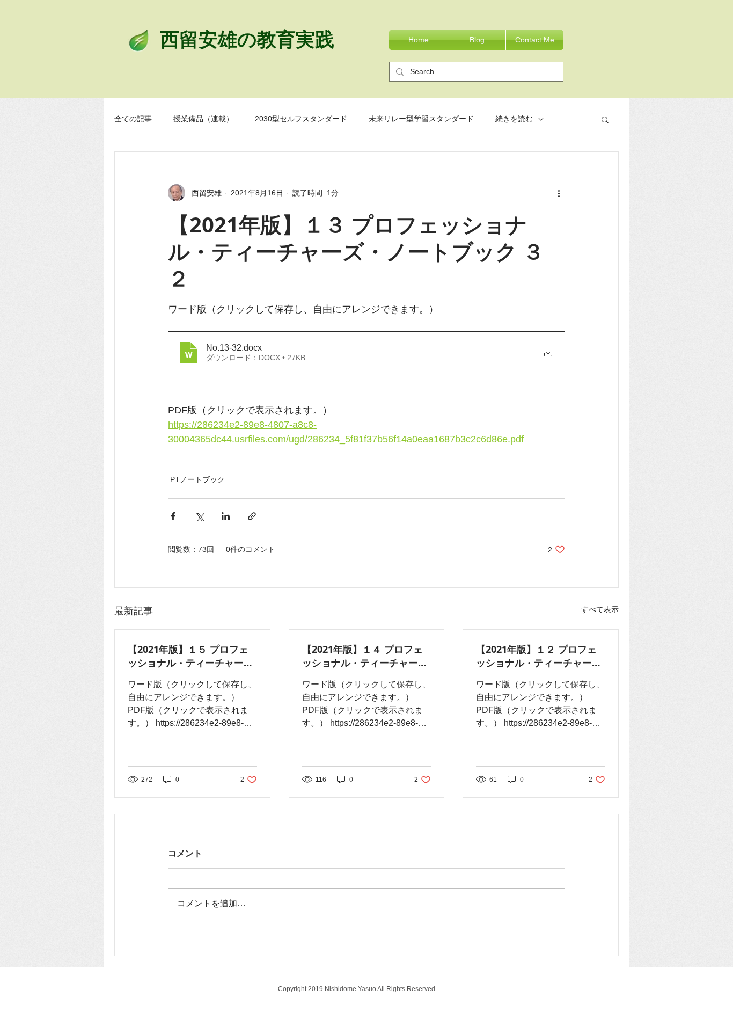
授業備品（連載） (203, 118)
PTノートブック (197, 479)
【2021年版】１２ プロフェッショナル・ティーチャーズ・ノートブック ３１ (536, 656)
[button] (605, 119)
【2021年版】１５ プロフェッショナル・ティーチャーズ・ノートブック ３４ (188, 656)
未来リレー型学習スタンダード (421, 118)
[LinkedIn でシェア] (226, 516)
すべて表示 (600, 609)
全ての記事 (133, 118)
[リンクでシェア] (252, 516)
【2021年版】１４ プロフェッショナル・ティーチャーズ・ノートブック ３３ (362, 656)
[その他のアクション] (558, 192)
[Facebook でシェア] (173, 516)
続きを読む (514, 118)
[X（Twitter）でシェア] (199, 516)
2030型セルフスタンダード (301, 118)
